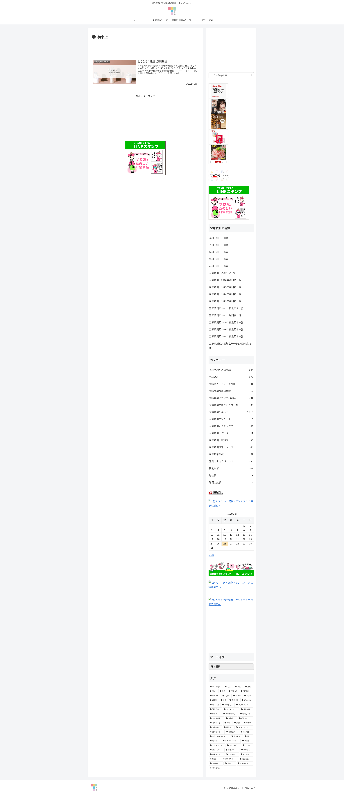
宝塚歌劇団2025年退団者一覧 (225, 287)
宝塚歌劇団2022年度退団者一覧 (226, 308)
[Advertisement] (145, 48)
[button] (250, 75)
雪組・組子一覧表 (218, 259)
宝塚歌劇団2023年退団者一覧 (225, 301)
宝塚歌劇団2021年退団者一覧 (225, 315)
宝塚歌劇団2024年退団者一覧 (225, 294)
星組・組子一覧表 (218, 252)
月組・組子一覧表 (218, 245)
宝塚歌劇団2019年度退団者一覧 (226, 329)
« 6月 (211, 555)
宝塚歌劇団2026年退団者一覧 (225, 280)
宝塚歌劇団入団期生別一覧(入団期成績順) (230, 345)
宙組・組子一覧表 (218, 266)
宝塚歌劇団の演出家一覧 (222, 273)
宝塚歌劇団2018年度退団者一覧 (226, 336)
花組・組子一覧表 (218, 238)
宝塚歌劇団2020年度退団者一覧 (226, 322)
